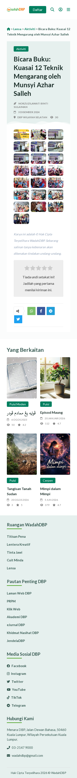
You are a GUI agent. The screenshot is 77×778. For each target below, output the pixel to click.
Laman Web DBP (19, 593)
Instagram (18, 673)
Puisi (46, 404)
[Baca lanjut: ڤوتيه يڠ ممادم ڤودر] (22, 377)
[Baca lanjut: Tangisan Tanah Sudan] (22, 454)
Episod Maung (51, 412)
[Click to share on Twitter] (51, 311)
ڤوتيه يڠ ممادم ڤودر (21, 413)
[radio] (27, 269)
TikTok (16, 697)
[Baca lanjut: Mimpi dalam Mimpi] (55, 454)
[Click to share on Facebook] (41, 311)
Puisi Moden (17, 404)
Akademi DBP (17, 617)
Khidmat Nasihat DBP (23, 633)
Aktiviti (21, 49)
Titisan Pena (16, 536)
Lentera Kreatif (18, 544)
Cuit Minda (15, 560)
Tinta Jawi (14, 552)
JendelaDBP (16, 641)
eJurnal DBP (16, 625)
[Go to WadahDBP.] (8, 29)
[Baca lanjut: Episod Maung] (55, 377)
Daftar (38, 10)
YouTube (18, 689)
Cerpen (48, 480)
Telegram (18, 705)
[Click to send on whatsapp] (31, 311)
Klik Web (13, 609)
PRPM (11, 601)
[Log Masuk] (60, 9)
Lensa (11, 568)
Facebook (18, 666)
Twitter (17, 681)
